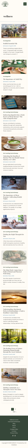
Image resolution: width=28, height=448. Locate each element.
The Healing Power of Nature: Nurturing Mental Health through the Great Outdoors (12, 350)
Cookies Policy (14, 429)
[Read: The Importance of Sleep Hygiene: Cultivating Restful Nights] (14, 183)
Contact (14, 431)
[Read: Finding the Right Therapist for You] (14, 222)
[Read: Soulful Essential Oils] (14, 31)
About (14, 425)
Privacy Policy (14, 433)
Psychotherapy (14, 112)
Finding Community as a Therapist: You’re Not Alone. (12, 388)
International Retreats (14, 421)
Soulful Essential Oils (10, 43)
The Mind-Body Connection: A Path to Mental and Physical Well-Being (13, 271)
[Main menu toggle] (25, 4)
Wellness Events (14, 420)
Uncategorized (6, 40)
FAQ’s (14, 427)
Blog (14, 423)
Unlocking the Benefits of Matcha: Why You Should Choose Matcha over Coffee (13, 157)
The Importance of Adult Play (12, 79)
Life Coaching (6, 112)
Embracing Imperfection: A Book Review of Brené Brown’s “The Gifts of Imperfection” (13, 116)
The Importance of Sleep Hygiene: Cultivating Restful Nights (12, 197)
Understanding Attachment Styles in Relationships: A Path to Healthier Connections (14, 311)
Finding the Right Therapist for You (13, 235)
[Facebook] (13, 435)
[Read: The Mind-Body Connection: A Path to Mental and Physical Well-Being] (14, 257)
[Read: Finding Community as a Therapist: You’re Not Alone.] (14, 375)
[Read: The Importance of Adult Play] (14, 67)
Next (15, 412)
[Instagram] (15, 435)
